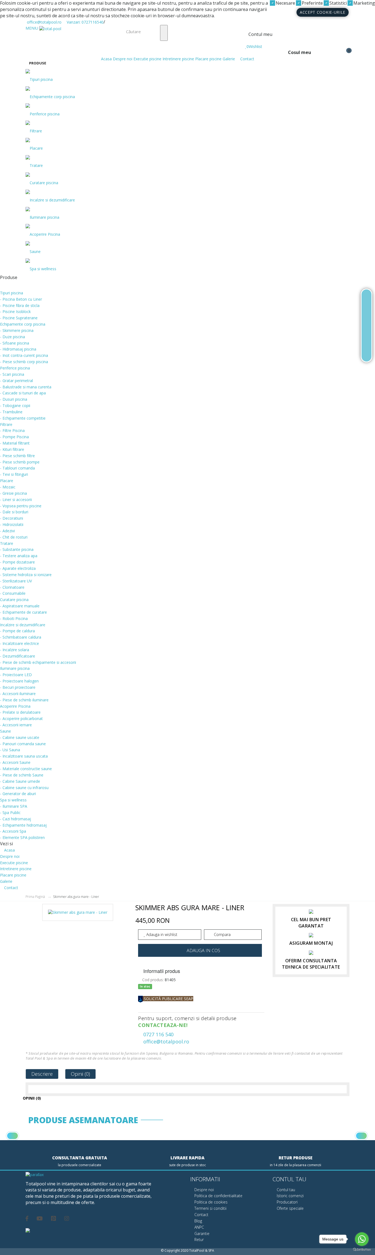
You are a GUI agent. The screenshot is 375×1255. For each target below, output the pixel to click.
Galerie (229, 58)
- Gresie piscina (13, 493)
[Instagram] (66, 1217)
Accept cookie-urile (322, 12)
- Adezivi (7, 530)
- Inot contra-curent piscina (24, 355)
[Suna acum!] (366, 325)
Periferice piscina (45, 113)
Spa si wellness (43, 268)
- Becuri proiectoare (17, 687)
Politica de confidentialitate (217, 1195)
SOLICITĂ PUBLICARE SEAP (168, 998)
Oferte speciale (290, 1208)
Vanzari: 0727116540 (84, 22)
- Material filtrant (15, 443)
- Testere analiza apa (18, 555)
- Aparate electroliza (18, 568)
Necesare (285, 3)
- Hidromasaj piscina (18, 349)
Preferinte (312, 3)
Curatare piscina (44, 182)
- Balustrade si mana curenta (25, 386)
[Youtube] (40, 1217)
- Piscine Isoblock (15, 311)
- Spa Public (10, 812)
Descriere (42, 1074)
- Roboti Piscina (14, 618)
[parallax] (35, 1175)
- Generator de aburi (18, 793)
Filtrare (36, 130)
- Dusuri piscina (13, 399)
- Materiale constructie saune (26, 768)
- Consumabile (13, 593)
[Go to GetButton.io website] (362, 1249)
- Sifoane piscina (14, 343)
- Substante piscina (16, 549)
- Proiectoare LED (16, 674)
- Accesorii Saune (15, 762)
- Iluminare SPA (13, 806)
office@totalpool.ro (43, 22)
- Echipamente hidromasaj (23, 825)
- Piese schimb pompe (20, 462)
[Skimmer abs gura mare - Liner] (77, 914)
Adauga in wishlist (161, 934)
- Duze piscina (12, 336)
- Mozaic (7, 487)
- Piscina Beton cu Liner (21, 299)
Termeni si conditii (209, 1208)
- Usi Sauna (10, 749)
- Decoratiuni (11, 518)
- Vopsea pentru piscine (20, 505)
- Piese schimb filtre (17, 455)
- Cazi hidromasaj (15, 818)
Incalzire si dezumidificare (52, 200)
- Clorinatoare (12, 587)
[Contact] (366, 352)
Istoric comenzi (290, 1195)
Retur (198, 1239)
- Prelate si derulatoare (20, 712)
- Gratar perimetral (16, 380)
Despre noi (122, 58)
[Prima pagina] (366, 299)
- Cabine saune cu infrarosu (24, 787)
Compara (222, 934)
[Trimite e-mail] (366, 339)
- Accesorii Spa (13, 831)
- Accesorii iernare (16, 724)
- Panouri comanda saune (23, 743)
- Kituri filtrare (12, 449)
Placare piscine (208, 58)
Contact (246, 58)
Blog (197, 1220)
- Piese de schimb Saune (21, 775)
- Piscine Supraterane (19, 317)
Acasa (106, 58)
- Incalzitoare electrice (19, 643)
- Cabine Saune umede (20, 781)
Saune (35, 251)
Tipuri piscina (41, 79)
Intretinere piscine (178, 58)
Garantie (201, 1233)
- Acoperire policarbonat (21, 718)
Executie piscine (147, 58)
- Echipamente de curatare (23, 612)
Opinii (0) (80, 1074)
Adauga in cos (203, 950)
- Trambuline (11, 411)
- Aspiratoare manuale (20, 605)
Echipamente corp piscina (52, 96)
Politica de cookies (210, 1202)
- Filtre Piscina (12, 430)
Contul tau (285, 1189)
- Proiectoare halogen (19, 681)
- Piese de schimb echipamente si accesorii (38, 662)
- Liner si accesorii (16, 499)
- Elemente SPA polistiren (22, 837)
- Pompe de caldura (17, 630)
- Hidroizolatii (11, 524)
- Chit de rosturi (13, 537)
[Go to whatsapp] (362, 1239)
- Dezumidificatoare (17, 656)
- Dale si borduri (14, 511)
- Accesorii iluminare (18, 693)
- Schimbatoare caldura (20, 637)
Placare (36, 148)
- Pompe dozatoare (17, 562)
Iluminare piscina (44, 217)
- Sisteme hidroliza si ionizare (26, 574)
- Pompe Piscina (14, 436)
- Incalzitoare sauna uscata (24, 756)
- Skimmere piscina (16, 330)
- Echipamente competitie (23, 418)
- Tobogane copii (15, 405)
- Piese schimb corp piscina (24, 361)
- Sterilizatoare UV (16, 581)
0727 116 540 (157, 1034)
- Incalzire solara (14, 649)
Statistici (337, 3)
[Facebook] (27, 1217)
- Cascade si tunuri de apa (23, 392)
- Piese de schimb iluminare (24, 699)
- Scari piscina (12, 374)
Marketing (363, 3)
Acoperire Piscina (45, 234)
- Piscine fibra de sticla (20, 305)
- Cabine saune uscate (19, 737)
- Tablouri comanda (17, 468)
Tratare (36, 165)
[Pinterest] (53, 1217)
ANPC (198, 1227)
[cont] (246, 40)
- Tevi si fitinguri (14, 474)
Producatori (287, 1202)
